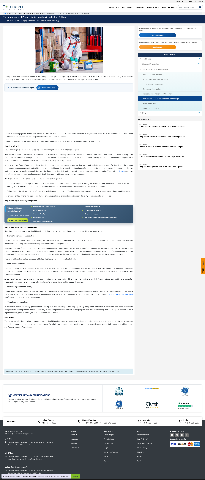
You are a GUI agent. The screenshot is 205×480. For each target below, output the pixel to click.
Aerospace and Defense (152, 74)
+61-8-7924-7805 (150, 423)
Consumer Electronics (151, 89)
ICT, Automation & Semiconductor (156, 69)
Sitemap (140, 456)
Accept (75, 476)
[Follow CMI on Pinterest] (187, 435)
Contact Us (180, 1)
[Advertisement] (69, 112)
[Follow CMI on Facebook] (182, 435)
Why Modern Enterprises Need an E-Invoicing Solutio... (163, 136)
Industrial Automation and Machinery (157, 94)
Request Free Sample (48, 88)
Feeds (139, 461)
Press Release (109, 439)
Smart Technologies (151, 108)
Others (144, 113)
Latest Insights (127, 7)
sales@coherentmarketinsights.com (20, 434)
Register (201, 1)
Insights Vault (153, 7)
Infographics (108, 443)
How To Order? (142, 439)
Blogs (11, 13)
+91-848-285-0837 (191, 423)
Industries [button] (139, 7)
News (106, 456)
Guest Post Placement (111, 452)
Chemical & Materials (150, 64)
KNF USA (121, 171)
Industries (74, 439)
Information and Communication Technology (161, 98)
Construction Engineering (153, 84)
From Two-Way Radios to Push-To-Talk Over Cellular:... (163, 126)
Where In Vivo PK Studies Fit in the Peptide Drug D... (161, 146)
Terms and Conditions (144, 443)
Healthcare (146, 59)
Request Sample (157, 35)
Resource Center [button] (168, 7)
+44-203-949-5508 (108, 423)
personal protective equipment (120, 294)
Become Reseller (143, 435)
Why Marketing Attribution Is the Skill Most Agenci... (161, 166)
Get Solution (157, 47)
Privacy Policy (65, 476)
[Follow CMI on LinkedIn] (172, 435)
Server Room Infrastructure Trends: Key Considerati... (162, 156)
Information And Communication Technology (30, 13)
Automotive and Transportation (155, 79)
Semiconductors (149, 103)
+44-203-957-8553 (90, 423)
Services (74, 443)
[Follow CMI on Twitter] (177, 435)
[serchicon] (200, 7)
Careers (190, 1)
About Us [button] (113, 7)
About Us (74, 435)
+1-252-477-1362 (49, 423)
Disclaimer (140, 452)
